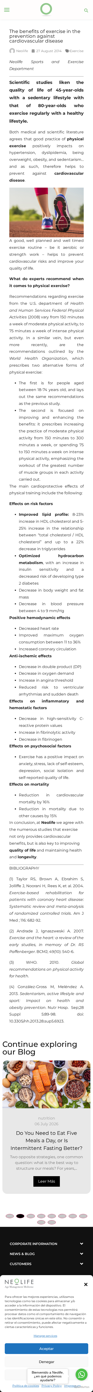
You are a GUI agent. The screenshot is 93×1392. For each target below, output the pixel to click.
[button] (85, 1284)
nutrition (46, 1118)
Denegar (46, 1361)
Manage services (45, 1336)
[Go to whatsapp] (82, 1375)
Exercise (76, 51)
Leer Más (46, 1181)
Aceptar (46, 1348)
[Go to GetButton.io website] (81, 1387)
